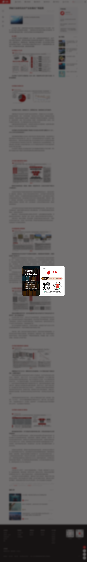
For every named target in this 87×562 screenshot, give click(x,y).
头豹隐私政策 (58, 292)
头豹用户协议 (53, 292)
